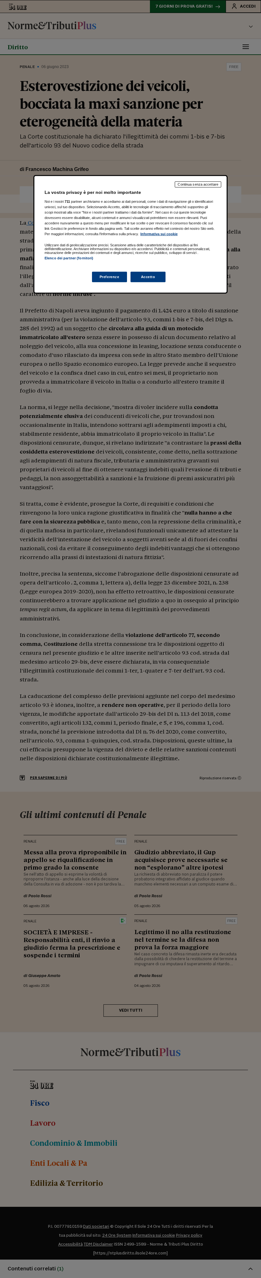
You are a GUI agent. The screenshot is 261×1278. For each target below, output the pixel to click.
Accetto (148, 276)
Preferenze (109, 276)
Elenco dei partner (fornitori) (69, 258)
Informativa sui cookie (159, 234)
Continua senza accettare (198, 184)
